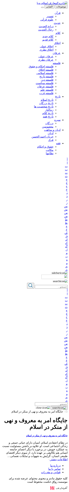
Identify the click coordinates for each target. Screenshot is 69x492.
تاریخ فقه (48, 116)
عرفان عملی (45, 56)
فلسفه (57, 63)
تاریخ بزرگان (46, 103)
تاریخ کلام (47, 113)
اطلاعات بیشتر (59, 459)
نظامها (49, 153)
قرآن (58, 12)
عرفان (57, 53)
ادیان (50, 133)
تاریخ (58, 96)
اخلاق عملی (46, 46)
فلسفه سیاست (44, 83)
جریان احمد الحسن (42, 136)
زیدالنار (49, 109)
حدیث (57, 22)
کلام (58, 32)
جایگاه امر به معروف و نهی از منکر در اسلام (47, 435)
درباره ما (55, 465)
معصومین (47, 126)
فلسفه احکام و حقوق (41, 66)
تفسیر (49, 16)
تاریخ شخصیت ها (43, 106)
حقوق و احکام (45, 146)
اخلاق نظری (46, 49)
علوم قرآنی (46, 19)
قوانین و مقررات (51, 472)
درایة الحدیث (46, 26)
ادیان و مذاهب (52, 129)
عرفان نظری (45, 59)
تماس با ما (54, 468)
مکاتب (49, 149)
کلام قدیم (47, 39)
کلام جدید (47, 36)
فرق (50, 139)
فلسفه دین (47, 79)
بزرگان (49, 123)
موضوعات (61, 6)
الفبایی (49, 6)
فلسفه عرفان (45, 86)
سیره (57, 119)
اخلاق (57, 43)
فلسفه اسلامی (44, 73)
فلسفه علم (46, 89)
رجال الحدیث (45, 29)
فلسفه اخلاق (46, 69)
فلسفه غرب (46, 93)
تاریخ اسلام (47, 99)
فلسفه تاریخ (46, 76)
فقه (58, 143)
